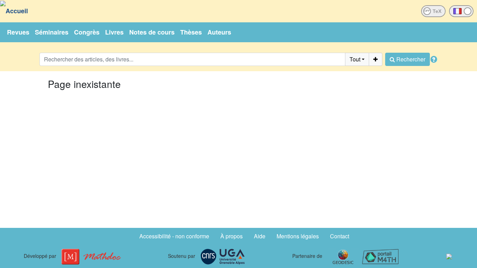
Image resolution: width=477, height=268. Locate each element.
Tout (355, 59)
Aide (259, 236)
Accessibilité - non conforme (174, 236)
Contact (339, 236)
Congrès (87, 32)
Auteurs (219, 32)
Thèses (191, 32)
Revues (18, 32)
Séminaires (51, 32)
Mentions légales (298, 236)
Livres (114, 32)
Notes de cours (152, 32)
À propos (231, 236)
